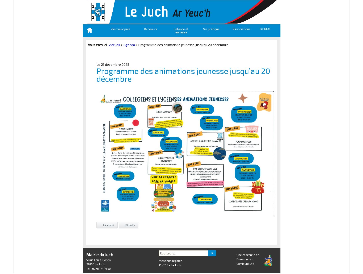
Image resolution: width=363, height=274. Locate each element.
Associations (242, 29)
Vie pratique (211, 29)
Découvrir (151, 29)
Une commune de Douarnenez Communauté (248, 259)
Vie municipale (120, 29)
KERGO (265, 29)
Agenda (129, 45)
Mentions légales (170, 260)
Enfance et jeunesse (181, 30)
